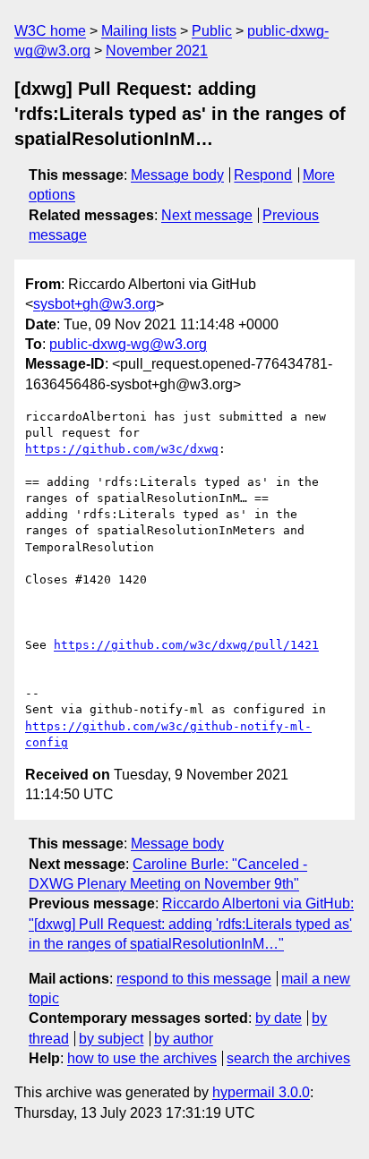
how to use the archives (142, 1058)
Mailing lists (138, 30)
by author (183, 1038)
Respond (263, 175)
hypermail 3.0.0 (261, 1092)
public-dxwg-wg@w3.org (128, 344)
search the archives (288, 1058)
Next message (207, 215)
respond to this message (193, 978)
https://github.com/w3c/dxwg (122, 449)
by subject (111, 1038)
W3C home (50, 30)
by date (278, 1018)
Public (212, 30)
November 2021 (157, 50)
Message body (177, 175)
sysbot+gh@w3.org (94, 303)
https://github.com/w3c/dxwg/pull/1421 (186, 645)
